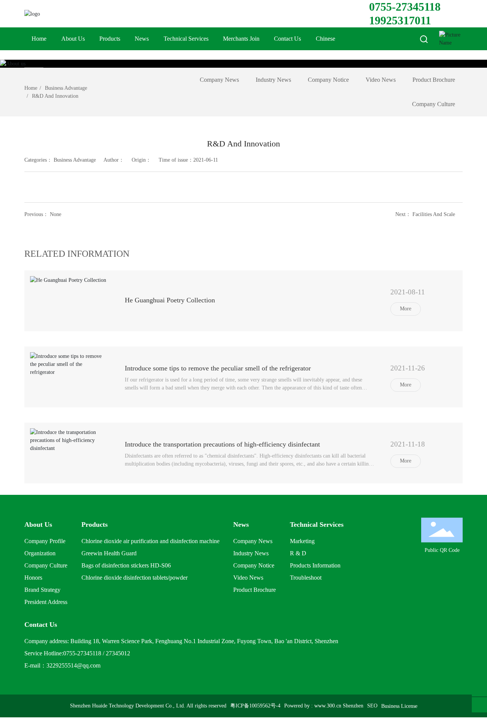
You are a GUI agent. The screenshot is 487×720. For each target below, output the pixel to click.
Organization (40, 553)
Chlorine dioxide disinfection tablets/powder (134, 577)
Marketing (302, 541)
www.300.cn (327, 706)
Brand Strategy (42, 589)
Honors (33, 577)
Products (109, 38)
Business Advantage (66, 88)
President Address (45, 602)
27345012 (118, 653)
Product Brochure (433, 79)
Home (39, 38)
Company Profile (44, 541)
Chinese (325, 38)
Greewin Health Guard (109, 553)
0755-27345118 (405, 6)
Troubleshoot (305, 577)
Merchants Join (241, 38)
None (55, 214)
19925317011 (400, 20)
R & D (298, 553)
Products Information (315, 565)
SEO (372, 706)
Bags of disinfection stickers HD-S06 (126, 565)
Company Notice (328, 79)
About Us (73, 38)
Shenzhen (353, 706)
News (142, 38)
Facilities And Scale (433, 214)
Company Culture (433, 104)
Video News (381, 79)
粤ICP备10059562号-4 (255, 706)
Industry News (273, 79)
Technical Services (186, 38)
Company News (219, 79)
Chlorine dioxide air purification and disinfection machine (150, 541)
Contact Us (287, 38)
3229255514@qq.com (73, 665)
